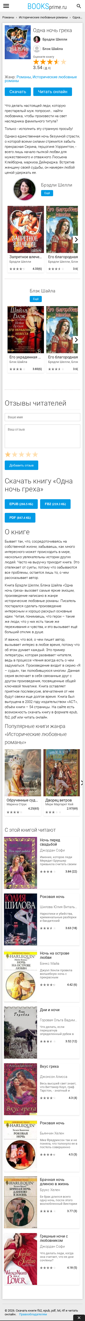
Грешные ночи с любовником (54, 1238)
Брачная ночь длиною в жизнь (54, 1182)
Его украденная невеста (25, 357)
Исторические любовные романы (41, 79)
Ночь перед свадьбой (50, 842)
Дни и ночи (50, 1010)
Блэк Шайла (52, 49)
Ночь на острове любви (54, 955)
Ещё (47, 193)
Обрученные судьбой (23, 802)
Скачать (17, 91)
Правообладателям (33, 1314)
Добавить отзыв (21, 465)
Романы (24, 77)
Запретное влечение (25, 257)
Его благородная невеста (64, 257)
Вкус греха (49, 1066)
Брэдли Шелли (54, 39)
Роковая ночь (52, 897)
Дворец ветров (59, 802)
